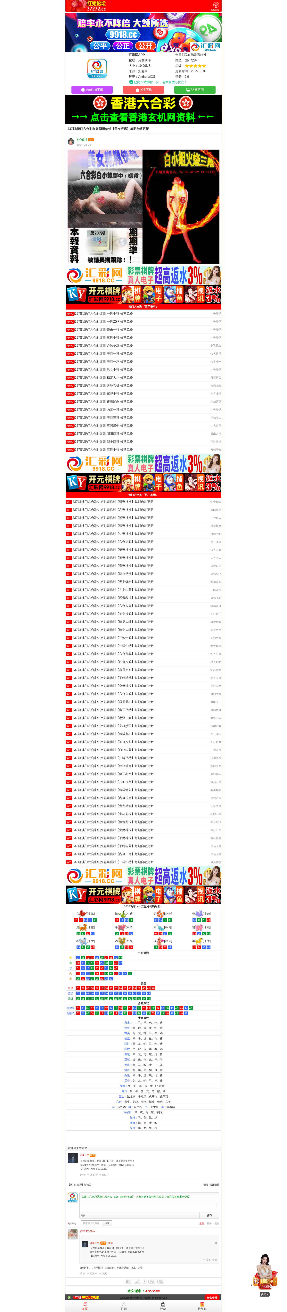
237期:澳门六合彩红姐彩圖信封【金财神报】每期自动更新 (110, 686)
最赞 (209, 1223)
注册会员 (214, 1184)
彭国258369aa (87, 1231)
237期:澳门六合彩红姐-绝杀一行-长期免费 (100, 329)
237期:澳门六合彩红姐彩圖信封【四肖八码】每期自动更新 (110, 662)
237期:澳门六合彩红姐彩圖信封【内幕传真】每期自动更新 (110, 798)
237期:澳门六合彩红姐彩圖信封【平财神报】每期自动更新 (110, 838)
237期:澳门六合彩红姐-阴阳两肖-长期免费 (100, 433)
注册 (124, 1308)
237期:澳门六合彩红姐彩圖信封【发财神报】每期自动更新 (110, 509)
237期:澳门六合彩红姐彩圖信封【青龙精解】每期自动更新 (110, 806)
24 (106, 1174)
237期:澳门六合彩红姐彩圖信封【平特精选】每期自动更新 (110, 678)
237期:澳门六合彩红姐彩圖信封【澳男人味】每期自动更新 (110, 621)
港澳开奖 (84, 1155)
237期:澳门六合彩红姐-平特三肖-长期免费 (100, 417)
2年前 (83, 1174)
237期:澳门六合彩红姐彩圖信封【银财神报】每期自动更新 (110, 549)
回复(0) (93, 1273)
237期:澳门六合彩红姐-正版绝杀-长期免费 (100, 401)
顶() (105, 1174)
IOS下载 (146, 89)
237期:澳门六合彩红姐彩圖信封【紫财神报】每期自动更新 (110, 517)
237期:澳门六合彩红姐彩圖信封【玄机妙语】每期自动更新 (110, 726)
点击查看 (212, 1297)
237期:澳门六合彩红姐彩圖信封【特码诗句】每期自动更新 (110, 790)
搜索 (107, 1223)
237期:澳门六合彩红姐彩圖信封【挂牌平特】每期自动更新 (110, 758)
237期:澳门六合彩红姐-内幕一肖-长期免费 (100, 409)
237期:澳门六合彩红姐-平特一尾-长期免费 (100, 361)
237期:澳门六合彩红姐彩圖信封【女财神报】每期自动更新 (110, 830)
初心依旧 (82, 139)
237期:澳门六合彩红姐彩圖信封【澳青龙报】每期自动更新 (110, 822)
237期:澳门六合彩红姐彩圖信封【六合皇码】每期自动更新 (110, 694)
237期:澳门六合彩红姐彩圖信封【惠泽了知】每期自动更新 (110, 718)
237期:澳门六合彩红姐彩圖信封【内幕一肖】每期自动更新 (110, 854)
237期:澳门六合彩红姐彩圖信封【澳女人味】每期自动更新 (110, 629)
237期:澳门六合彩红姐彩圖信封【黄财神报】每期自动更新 (110, 557)
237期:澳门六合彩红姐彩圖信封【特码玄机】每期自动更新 (110, 734)
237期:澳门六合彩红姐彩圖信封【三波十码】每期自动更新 (110, 637)
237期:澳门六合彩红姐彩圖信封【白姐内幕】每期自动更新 (110, 750)
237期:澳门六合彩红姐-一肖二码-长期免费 (100, 321)
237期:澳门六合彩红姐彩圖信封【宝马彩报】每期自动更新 (110, 814)
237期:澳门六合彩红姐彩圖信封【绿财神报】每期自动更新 (110, 501)
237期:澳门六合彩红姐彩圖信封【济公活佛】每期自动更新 (110, 573)
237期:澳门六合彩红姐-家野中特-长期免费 (100, 393)
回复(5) (94, 1174)
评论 (163, 1308)
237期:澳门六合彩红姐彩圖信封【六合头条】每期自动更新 (110, 605)
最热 (217, 1223)
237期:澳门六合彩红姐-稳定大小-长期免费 (100, 377)
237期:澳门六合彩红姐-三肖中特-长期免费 (100, 337)
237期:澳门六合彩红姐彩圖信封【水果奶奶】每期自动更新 (110, 670)
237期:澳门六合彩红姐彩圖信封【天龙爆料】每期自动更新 (110, 581)
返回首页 (215, 10)
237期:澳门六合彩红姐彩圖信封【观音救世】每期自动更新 (110, 597)
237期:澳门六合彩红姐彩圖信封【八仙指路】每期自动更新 (110, 782)
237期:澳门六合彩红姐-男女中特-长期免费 (100, 369)
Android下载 (94, 89)
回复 (208, 1259)
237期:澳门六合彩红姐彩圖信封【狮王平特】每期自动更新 (110, 710)
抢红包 (202, 1308)
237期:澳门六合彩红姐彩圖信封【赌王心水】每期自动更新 (110, 774)
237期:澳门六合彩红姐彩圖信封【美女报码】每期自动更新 (110, 613)
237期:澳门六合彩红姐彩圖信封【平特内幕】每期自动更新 (110, 846)
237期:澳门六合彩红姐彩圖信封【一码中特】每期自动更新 (110, 646)
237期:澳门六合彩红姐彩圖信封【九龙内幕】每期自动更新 (110, 589)
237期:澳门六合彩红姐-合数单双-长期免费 (100, 345)
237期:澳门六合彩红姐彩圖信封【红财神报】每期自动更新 (110, 533)
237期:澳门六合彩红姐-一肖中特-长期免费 (100, 313)
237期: (77, 1297)
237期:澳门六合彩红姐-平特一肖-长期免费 (100, 353)
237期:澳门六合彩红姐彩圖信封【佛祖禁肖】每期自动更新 (110, 766)
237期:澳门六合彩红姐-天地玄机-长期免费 (100, 385)
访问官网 (197, 89)
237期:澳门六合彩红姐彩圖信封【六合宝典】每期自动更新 (110, 654)
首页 (85, 1308)
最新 (201, 1223)
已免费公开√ (90, 1297)
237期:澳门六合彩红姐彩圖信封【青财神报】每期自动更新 (110, 565)
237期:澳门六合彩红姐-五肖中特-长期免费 (100, 449)
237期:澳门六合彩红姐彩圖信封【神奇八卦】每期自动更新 (110, 742)
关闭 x (264, 1294)
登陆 (205, 1184)
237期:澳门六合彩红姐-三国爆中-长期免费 (100, 425)
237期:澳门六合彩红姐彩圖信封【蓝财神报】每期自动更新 (110, 525)
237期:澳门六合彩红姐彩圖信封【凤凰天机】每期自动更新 (110, 702)
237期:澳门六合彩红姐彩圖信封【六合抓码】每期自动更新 (110, 541)
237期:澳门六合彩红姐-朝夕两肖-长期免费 (100, 441)
